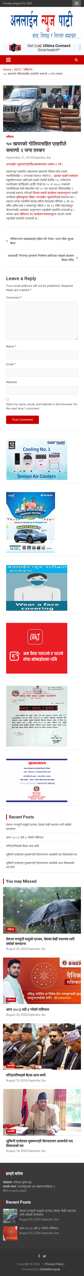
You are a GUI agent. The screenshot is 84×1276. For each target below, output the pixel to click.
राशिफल (11, 999)
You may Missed (21, 881)
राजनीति (11, 1065)
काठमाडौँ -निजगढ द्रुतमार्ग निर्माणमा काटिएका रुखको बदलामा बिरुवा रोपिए (41, 258)
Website (11, 382)
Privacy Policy (54, 1264)
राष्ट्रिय (10, 136)
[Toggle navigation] (8, 59)
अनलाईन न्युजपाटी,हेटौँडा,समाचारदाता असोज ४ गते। (34, 164)
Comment (14, 297)
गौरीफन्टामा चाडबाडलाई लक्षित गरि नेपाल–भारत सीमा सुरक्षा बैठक (41, 241)
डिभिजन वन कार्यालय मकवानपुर (37, 214)
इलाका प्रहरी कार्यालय (66, 176)
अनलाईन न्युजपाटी (46, 197)
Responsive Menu (76, 3)
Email (10, 364)
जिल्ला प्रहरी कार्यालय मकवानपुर (50, 193)
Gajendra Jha (42, 157)
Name (11, 346)
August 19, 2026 (16, 1080)
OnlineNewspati (50, 1269)
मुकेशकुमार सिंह (24, 197)
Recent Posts (18, 1202)
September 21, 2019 (19, 157)
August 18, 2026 (16, 1150)
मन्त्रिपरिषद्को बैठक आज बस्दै (22, 846)
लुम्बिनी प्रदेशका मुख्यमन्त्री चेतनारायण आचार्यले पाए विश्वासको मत (41, 854)
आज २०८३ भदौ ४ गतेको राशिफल (24, 837)
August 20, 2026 (16, 948)
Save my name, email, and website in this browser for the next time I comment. (41, 406)
